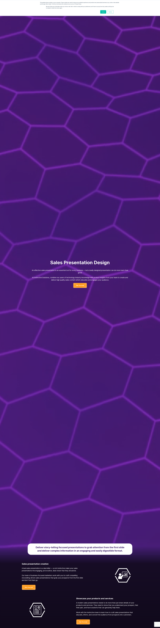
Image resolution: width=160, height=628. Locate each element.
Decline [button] (110, 12)
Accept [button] (103, 12)
